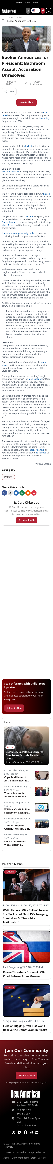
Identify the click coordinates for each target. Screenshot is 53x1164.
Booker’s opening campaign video (18, 233)
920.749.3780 (24, 1110)
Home (10, 17)
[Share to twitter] (10, 493)
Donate (36, 3)
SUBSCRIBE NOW (26, 1075)
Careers (42, 1157)
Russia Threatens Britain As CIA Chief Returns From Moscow (24, 974)
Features (10, 872)
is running (44, 118)
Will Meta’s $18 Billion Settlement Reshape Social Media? (17, 811)
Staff (33, 1157)
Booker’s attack (37, 449)
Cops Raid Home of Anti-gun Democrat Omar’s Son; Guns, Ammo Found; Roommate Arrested (16, 779)
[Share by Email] (28, 493)
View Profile (29, 520)
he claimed (40, 452)
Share (11, 91)
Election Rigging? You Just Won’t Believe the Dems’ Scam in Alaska (25, 1028)
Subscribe (18, 3)
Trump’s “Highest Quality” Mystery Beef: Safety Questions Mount (17, 827)
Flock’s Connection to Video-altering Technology (16, 843)
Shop (27, 3)
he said (46, 193)
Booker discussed (10, 171)
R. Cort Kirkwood (38, 83)
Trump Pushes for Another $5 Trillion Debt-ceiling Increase (16, 795)
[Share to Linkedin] (16, 493)
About (6, 1157)
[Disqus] (26, 565)
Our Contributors (20, 1157)
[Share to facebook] (4, 493)
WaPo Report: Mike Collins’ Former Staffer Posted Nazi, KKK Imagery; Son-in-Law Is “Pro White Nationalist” (25, 916)
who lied (28, 146)
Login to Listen (26, 102)
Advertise (40, 1152)
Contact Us (9, 1152)
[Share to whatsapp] (22, 493)
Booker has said (9, 222)
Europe (9, 933)
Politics (20, 17)
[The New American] (9, 10)
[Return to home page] (25, 1094)
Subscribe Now (14, 708)
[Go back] (4, 19)
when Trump (8, 225)
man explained (36, 379)
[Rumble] (19, 1132)
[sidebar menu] (48, 10)
